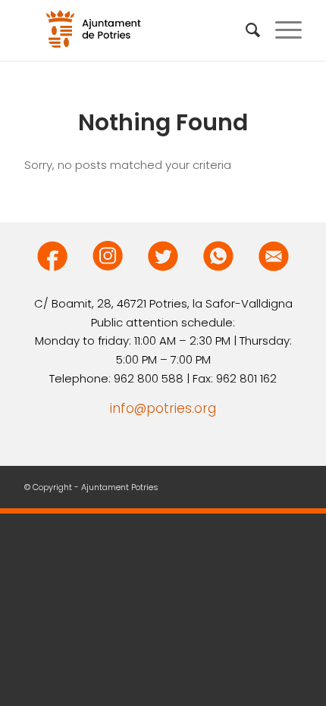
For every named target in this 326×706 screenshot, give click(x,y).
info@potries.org (163, 408)
